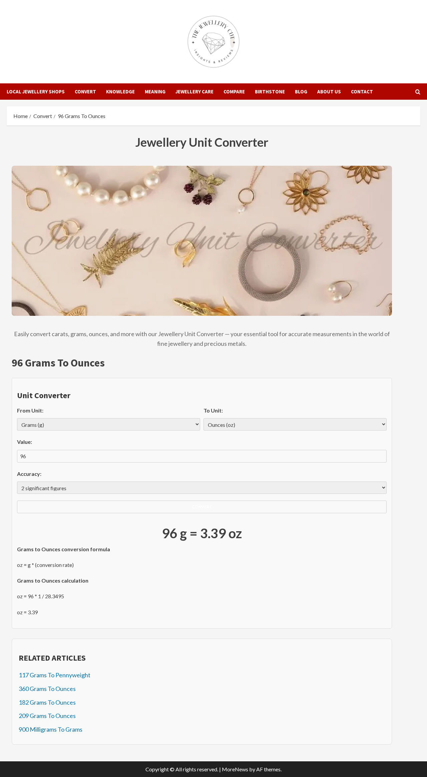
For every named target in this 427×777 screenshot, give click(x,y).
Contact (362, 91)
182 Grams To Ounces (47, 702)
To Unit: (213, 410)
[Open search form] (417, 91)
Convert (85, 91)
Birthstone (270, 91)
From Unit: (30, 410)
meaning (155, 91)
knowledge (120, 91)
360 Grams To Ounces (47, 688)
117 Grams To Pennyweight (54, 675)
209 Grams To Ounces (47, 715)
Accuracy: (29, 474)
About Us (329, 91)
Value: (24, 442)
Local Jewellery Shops (36, 91)
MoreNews (235, 769)
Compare (234, 91)
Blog (301, 91)
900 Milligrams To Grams (50, 729)
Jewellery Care (194, 91)
